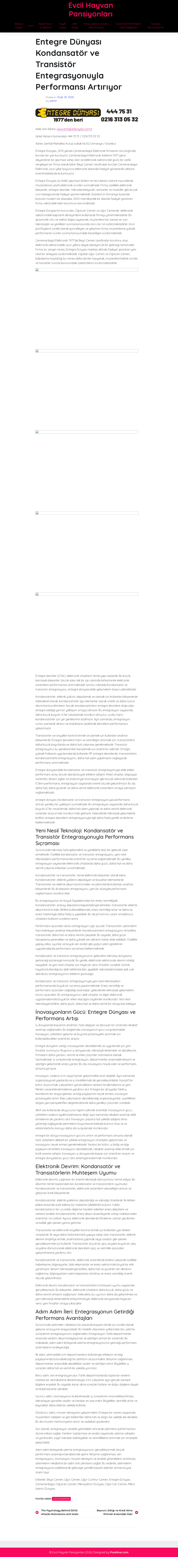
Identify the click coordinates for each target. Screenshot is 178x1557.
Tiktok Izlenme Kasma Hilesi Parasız (96, 25)
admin (53, 100)
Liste (30, 25)
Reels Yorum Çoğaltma (46, 25)
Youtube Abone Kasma (155, 25)
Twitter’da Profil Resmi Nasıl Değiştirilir (128, 25)
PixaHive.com (119, 1552)
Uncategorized (61, 1498)
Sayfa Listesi (62, 25)
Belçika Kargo (19, 25)
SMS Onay (75, 25)
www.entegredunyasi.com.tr (74, 129)
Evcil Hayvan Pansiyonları (90, 9)
